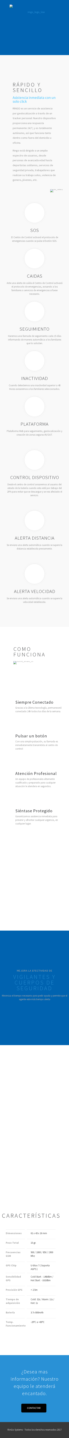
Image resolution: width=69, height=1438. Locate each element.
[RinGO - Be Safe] (34, 9)
